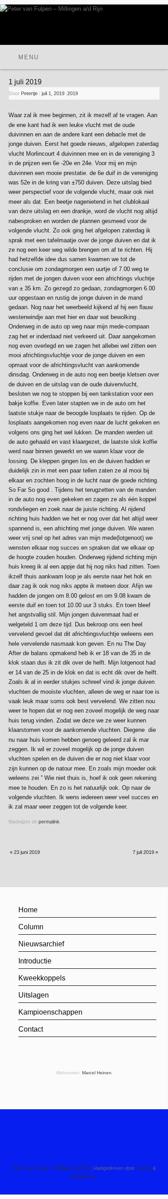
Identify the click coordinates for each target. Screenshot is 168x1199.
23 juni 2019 (25, 852)
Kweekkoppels (41, 978)
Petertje (29, 93)
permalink (49, 821)
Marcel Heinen (97, 1072)
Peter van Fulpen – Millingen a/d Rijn (52, 1168)
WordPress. (84, 1176)
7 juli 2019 (145, 852)
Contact (30, 1029)
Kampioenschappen (50, 1012)
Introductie (35, 961)
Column (30, 927)
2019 (72, 93)
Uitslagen (33, 995)
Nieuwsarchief (41, 944)
